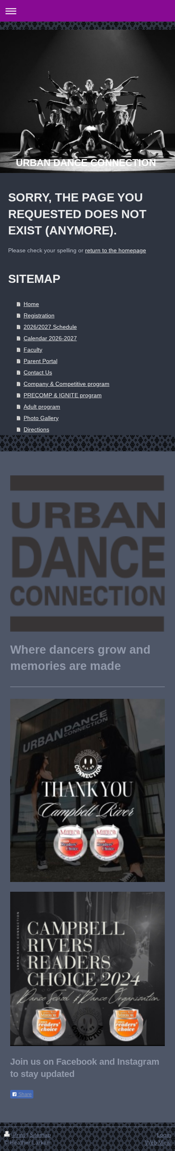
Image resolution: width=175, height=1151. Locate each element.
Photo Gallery (41, 418)
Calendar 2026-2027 (50, 338)
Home (31, 304)
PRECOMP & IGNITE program (63, 395)
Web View (158, 1142)
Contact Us (38, 372)
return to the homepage (115, 250)
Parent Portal (40, 361)
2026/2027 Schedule (50, 327)
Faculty (33, 349)
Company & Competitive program (66, 384)
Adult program (42, 406)
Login (164, 1134)
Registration (39, 315)
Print (18, 1134)
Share (24, 1094)
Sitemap (40, 1134)
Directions (36, 429)
